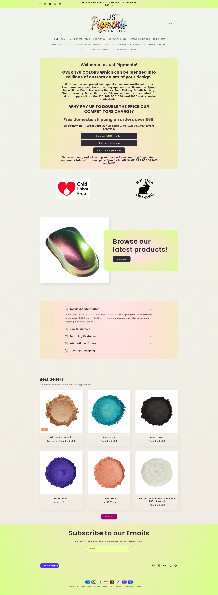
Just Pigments (80, 587)
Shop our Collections (109, 143)
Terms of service (142, 587)
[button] (42, 22)
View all (109, 516)
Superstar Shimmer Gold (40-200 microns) (157, 500)
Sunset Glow (109, 498)
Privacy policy (128, 587)
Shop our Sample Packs (109, 150)
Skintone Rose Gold (61, 437)
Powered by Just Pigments (97, 587)
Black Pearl (157, 437)
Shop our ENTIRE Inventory (109, 136)
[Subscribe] (129, 549)
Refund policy (115, 587)
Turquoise (109, 437)
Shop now (122, 259)
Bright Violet (61, 498)
